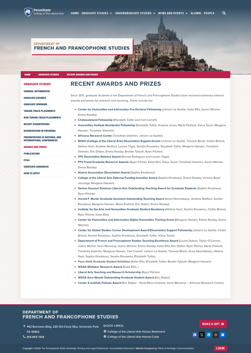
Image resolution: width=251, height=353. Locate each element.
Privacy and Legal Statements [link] (93, 348)
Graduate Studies (48, 74)
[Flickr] (223, 335)
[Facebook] (195, 335)
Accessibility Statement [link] (122, 348)
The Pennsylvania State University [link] (58, 348)
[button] (97, 13)
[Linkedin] (209, 335)
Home (27, 74)
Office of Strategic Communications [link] (175, 348)
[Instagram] (216, 335)
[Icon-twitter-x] (202, 335)
